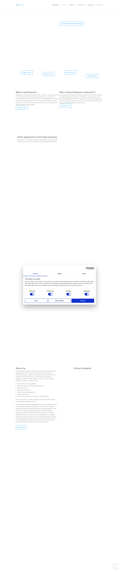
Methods (81, 5)
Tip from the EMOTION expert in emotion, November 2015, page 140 (81, 212)
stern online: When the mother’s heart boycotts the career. (79, 231)
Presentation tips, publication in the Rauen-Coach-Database (79, 189)
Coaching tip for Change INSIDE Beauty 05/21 (75, 168)
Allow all (82, 300)
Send (19, 463)
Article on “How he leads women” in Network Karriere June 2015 (80, 222)
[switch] (50, 294)
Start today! (65, 40)
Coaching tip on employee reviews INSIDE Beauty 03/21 (78, 170)
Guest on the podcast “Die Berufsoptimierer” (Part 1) (77, 257)
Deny (36, 300)
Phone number (20, 454)
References (90, 5)
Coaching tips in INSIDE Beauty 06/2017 (73, 180)
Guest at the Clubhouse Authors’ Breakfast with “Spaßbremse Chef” (81, 255)
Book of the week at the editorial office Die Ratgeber (77, 226)
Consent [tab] (35, 273)
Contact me (22, 108)
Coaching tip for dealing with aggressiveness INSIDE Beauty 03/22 (81, 165)
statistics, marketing (76, 153)
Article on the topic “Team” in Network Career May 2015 (78, 220)
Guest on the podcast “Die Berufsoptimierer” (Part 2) (77, 259)
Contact (99, 5)
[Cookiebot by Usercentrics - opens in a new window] (87, 268)
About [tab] (84, 273)
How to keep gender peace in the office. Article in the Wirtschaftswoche (82, 224)
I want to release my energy (71, 23)
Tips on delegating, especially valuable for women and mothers (80, 186)
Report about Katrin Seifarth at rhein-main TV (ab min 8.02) (79, 151)
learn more (27, 72)
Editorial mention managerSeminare (73, 228)
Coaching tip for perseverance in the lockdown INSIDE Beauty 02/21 (81, 172)
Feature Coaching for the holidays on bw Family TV (76, 149)
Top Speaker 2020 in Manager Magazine (74, 176)
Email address (19, 448)
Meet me (21, 427)
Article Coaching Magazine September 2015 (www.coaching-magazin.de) (82, 218)
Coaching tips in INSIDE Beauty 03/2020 (73, 174)
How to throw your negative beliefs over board (75, 233)
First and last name (21, 451)
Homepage (64, 5)
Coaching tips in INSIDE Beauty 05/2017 (73, 178)
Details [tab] (60, 273)
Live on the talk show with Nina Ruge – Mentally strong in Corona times (82, 147)
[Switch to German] (56, 7)
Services (71, 5)
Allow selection (59, 300)
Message (18, 460)
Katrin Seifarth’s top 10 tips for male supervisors (76, 191)
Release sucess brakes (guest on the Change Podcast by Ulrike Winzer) (82, 265)
